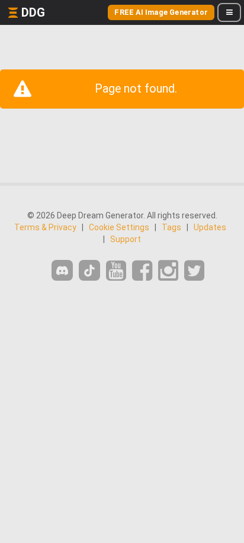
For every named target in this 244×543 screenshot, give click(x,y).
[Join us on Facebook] (142, 271)
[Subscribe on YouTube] (116, 271)
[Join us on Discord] (62, 270)
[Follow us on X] (194, 271)
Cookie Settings (119, 227)
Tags (171, 227)
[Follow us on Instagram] (168, 271)
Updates (210, 227)
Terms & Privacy (45, 227)
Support (125, 239)
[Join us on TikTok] (89, 270)
